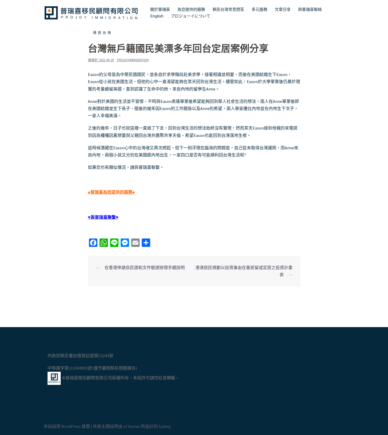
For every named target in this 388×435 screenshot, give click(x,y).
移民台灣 (102, 32)
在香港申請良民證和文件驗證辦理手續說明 (145, 267)
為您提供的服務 (191, 9)
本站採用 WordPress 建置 (67, 426)
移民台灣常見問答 (228, 9)
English (156, 16)
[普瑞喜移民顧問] (91, 12)
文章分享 (283, 9)
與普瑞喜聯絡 (310, 9)
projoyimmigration (133, 60)
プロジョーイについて (190, 16)
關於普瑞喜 (160, 9)
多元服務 (259, 9)
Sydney (165, 426)
